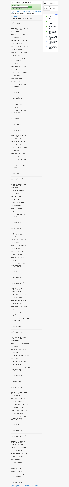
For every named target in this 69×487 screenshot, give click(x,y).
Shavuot (39, 11)
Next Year (15, 16)
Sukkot (27, 11)
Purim (33, 11)
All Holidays (13, 11)
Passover (36, 11)
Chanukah (30, 11)
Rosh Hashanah (18, 11)
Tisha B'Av (13, 12)
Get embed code (47, 9)
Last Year (12, 16)
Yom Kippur (23, 11)
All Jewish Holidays (14, 485)
